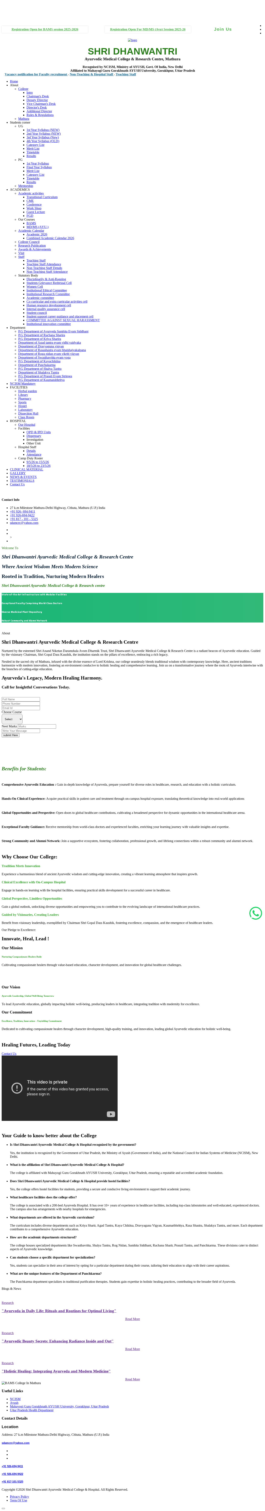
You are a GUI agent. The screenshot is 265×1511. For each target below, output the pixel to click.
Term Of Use (18, 1500)
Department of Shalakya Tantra (38, 372)
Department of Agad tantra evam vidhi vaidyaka (49, 342)
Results (31, 156)
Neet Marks (9, 726)
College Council (29, 242)
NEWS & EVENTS (23, 477)
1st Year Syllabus (37, 163)
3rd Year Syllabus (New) (42, 137)
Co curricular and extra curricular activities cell (56, 301)
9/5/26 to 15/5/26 (37, 462)
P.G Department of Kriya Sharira (39, 339)
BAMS (31, 223)
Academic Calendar (31, 230)
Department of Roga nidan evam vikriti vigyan (48, 354)
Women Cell (34, 286)
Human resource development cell (48, 305)
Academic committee (40, 298)
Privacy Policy (19, 1496)
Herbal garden (27, 391)
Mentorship (25, 186)
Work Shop (33, 208)
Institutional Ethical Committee (46, 290)
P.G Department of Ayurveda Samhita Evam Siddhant (53, 331)
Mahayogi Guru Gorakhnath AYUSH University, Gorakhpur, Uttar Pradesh (59, 1406)
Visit (21, 253)
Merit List (32, 148)
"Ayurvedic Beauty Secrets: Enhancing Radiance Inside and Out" (58, 1341)
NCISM (15, 1399)
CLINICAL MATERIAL (26, 469)
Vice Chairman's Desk (41, 104)
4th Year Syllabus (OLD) (42, 141)
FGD (29, 215)
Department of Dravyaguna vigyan (41, 346)
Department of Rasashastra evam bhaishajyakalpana (52, 350)
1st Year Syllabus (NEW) (42, 130)
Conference (34, 204)
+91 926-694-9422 (22, 515)
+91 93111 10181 (10, 14)
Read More (132, 1319)
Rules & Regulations (40, 115)
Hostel (22, 406)
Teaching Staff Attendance (43, 264)
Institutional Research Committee (48, 294)
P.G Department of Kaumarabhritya (41, 380)
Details (31, 451)
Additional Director (39, 111)
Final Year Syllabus (39, 167)
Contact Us (17, 484)
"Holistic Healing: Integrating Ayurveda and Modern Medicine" (56, 1371)
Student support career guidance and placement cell (59, 316)
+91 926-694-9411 (14, 695)
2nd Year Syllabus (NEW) (43, 133)
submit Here (10, 735)
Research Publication (32, 245)
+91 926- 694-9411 (22, 511)
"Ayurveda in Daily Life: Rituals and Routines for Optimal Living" (59, 1311)
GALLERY (18, 473)
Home (14, 81)
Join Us (223, 29)
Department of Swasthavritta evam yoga (44, 357)
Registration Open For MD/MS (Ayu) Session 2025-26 (148, 29)
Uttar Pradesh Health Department (31, 1410)
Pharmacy (24, 398)
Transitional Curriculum (42, 197)
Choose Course (12, 712)
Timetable (32, 152)
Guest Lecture (35, 212)
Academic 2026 (36, 234)
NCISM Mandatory (23, 383)
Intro (29, 92)
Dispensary (33, 436)
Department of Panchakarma (36, 365)
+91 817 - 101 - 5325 (24, 519)
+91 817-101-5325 (12, 1481)
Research (8, 1303)
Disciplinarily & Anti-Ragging (46, 279)
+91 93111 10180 (10, 6)
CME (30, 201)
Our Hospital (26, 424)
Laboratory (25, 409)
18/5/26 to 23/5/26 (38, 465)
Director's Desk (36, 107)
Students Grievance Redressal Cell (49, 283)
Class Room (26, 417)
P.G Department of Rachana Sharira (41, 335)
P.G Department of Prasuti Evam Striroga (45, 376)
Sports (22, 402)
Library (23, 395)
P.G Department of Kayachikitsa (39, 361)
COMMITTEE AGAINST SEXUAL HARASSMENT (63, 320)
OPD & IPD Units (38, 432)
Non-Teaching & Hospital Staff (72, 74)
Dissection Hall (28, 413)
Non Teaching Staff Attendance (47, 271)
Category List (35, 145)
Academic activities (31, 193)
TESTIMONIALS (22, 480)
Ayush (14, 1402)
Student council (36, 312)
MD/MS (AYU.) (37, 227)
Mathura (23, 118)
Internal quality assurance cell (45, 309)
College (23, 89)
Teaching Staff (106, 74)
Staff (21, 257)
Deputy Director (37, 100)
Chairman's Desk (37, 96)
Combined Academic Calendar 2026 (50, 238)
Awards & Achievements (34, 249)
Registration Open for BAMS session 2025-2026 (45, 29)
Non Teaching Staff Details (44, 268)
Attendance (33, 454)
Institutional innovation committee (48, 324)
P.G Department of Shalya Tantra (39, 368)
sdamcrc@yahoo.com (24, 522)
